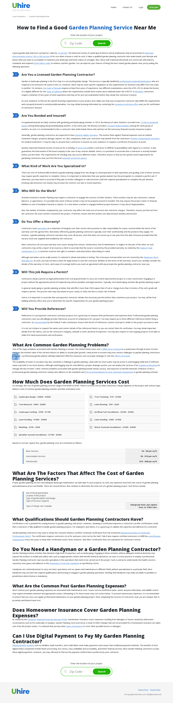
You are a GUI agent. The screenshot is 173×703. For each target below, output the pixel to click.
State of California (54, 91)
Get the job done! (21, 10)
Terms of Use (143, 689)
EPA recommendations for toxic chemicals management (109, 372)
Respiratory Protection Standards (64, 563)
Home (113, 7)
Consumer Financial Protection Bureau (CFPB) (47, 619)
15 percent (62, 53)
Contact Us (127, 7)
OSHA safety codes (42, 63)
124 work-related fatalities (118, 125)
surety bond (82, 148)
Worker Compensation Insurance (145, 138)
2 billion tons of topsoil (111, 349)
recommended (40, 322)
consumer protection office (126, 104)
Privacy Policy (155, 689)
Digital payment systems (23, 645)
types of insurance (74, 626)
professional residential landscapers (135, 81)
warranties (42, 228)
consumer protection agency (74, 158)
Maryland (139, 91)
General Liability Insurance (86, 135)
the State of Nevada (52, 88)
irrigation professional (147, 365)
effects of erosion (122, 356)
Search (101, 43)
